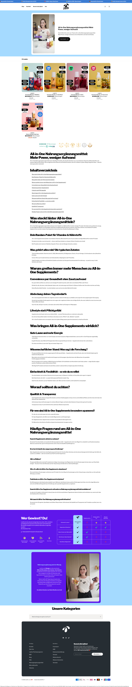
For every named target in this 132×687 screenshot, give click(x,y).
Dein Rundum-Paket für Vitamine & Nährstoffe (44, 177)
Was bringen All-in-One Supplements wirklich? (44, 193)
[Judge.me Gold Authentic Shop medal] (61, 145)
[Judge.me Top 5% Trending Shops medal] (84, 145)
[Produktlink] (32, 77)
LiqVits (26, 679)
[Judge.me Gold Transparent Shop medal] (67, 145)
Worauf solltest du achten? (39, 203)
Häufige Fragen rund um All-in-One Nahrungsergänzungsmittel (48, 211)
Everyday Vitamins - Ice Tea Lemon (100, 94)
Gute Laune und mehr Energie (39, 195)
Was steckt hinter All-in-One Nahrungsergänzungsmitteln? (47, 174)
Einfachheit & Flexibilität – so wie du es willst (43, 201)
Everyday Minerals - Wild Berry (32, 94)
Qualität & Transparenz (38, 206)
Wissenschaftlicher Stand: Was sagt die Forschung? (45, 198)
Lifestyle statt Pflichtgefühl (39, 190)
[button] (105, 6)
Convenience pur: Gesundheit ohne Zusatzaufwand (45, 185)
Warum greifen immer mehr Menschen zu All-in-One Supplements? (49, 182)
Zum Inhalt (63, 39)
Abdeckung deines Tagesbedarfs (40, 187)
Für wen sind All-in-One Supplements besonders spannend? (47, 209)
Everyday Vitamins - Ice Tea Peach (55, 94)
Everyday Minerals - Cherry (77, 94)
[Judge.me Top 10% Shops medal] (90, 145)
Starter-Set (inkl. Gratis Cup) (32, 134)
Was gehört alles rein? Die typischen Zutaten (43, 179)
